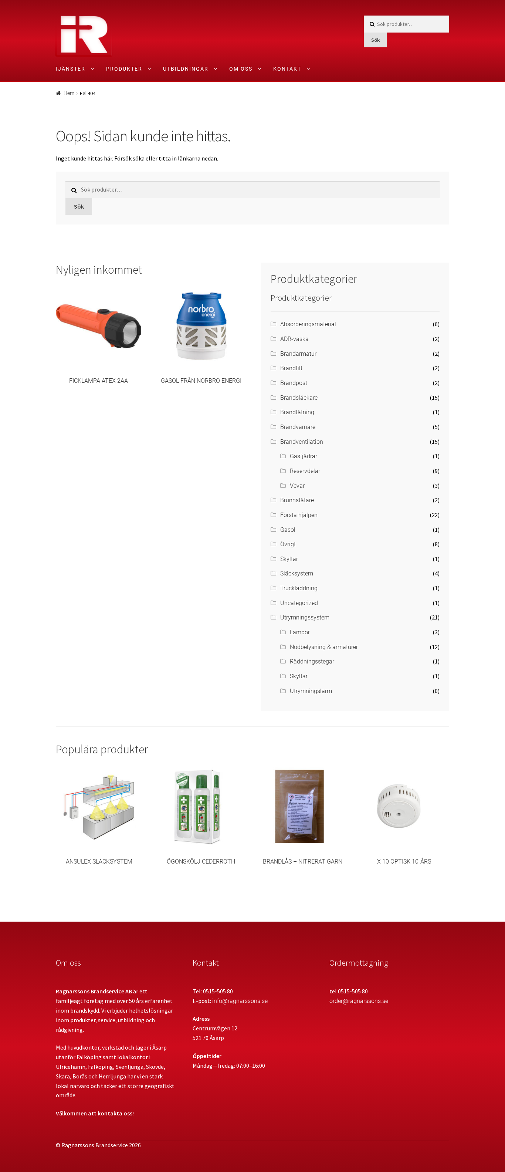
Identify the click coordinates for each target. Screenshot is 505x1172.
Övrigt (288, 544)
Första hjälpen (299, 515)
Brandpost (293, 382)
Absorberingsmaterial (308, 324)
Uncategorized (299, 603)
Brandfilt (291, 368)
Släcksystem (296, 573)
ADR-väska (294, 338)
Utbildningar (186, 69)
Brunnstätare (297, 500)
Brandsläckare (299, 397)
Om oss (241, 69)
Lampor (300, 632)
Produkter (124, 69)
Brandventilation (301, 441)
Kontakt (287, 69)
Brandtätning (297, 412)
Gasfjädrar (303, 456)
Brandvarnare (297, 426)
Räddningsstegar (312, 661)
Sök (375, 40)
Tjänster (70, 69)
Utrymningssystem (304, 617)
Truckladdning (299, 588)
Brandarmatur (298, 353)
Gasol (287, 529)
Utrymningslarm (311, 691)
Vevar (297, 485)
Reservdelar (305, 470)
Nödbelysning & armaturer (324, 647)
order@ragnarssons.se (358, 1000)
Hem (69, 93)
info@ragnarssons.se (240, 1000)
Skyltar (289, 559)
